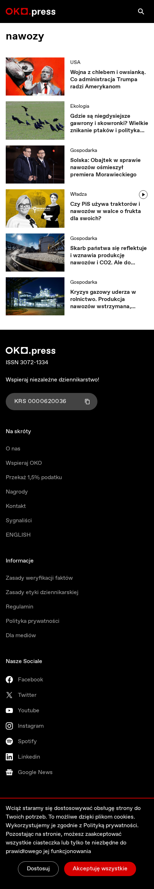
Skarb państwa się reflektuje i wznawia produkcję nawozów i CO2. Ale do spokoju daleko (108, 256)
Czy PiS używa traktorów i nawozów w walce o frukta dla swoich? (105, 211)
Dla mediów (21, 635)
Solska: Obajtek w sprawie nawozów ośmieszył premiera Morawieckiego (105, 168)
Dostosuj (38, 868)
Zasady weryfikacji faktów (39, 578)
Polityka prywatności (32, 621)
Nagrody (17, 492)
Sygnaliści (19, 520)
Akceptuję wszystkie (100, 868)
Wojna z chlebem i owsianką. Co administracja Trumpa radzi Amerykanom (108, 80)
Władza (78, 194)
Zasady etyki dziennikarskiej (42, 592)
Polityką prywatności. (111, 825)
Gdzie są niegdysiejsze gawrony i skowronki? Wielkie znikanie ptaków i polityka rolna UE (109, 123)
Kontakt (16, 506)
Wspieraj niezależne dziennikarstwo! (52, 380)
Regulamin (19, 607)
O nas (13, 449)
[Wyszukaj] (141, 11)
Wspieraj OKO (24, 463)
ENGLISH (18, 535)
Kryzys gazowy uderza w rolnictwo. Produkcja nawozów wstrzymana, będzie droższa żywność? (104, 299)
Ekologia (79, 106)
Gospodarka (83, 150)
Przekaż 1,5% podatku (34, 477)
